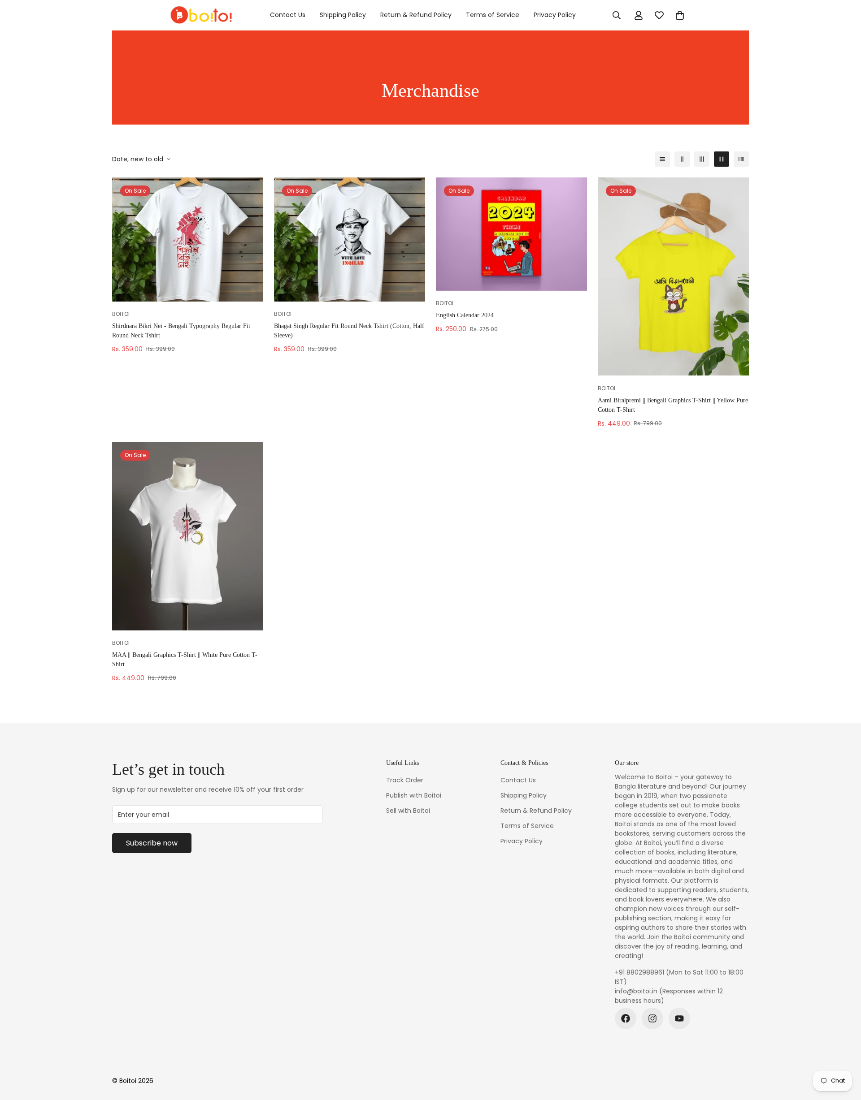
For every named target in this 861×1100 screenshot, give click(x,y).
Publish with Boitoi (413, 795)
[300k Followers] (625, 1018)
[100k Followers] (652, 1018)
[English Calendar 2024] (511, 234)
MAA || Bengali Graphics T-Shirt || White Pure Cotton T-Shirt (184, 659)
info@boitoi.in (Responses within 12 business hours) (669, 996)
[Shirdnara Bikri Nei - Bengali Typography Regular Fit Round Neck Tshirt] (187, 239)
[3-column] (701, 159)
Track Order (404, 780)
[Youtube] (679, 1018)
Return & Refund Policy (416, 14)
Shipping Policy (343, 14)
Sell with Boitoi (408, 810)
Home (401, 58)
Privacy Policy (555, 14)
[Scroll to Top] (843, 1051)
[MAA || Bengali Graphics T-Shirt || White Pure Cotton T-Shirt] (187, 536)
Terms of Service (492, 14)
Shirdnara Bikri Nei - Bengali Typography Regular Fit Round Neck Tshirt (181, 331)
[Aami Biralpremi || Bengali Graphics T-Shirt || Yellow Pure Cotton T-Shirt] (673, 276)
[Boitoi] (200, 15)
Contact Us (287, 14)
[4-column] (721, 159)
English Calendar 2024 (465, 315)
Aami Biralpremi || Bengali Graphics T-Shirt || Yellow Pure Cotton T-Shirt (673, 405)
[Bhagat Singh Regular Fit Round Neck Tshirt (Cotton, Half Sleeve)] (349, 239)
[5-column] (741, 159)
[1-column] (662, 159)
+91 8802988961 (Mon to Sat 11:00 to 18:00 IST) (679, 977)
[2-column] (682, 159)
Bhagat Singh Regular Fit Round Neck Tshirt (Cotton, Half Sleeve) (349, 331)
